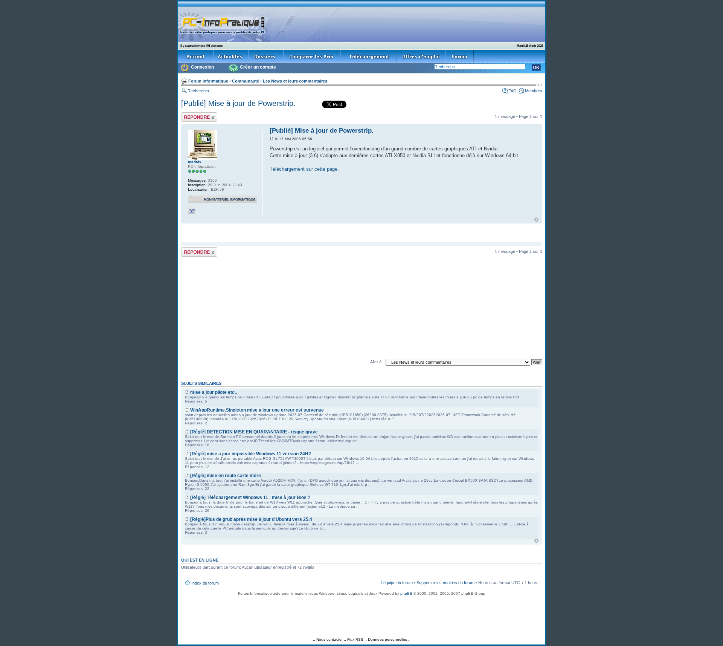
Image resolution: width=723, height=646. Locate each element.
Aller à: (376, 362)
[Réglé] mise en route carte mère (225, 475)
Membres (533, 91)
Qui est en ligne (199, 560)
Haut (536, 219)
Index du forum (205, 583)
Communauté (245, 81)
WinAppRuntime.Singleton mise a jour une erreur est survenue (257, 410)
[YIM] (191, 210)
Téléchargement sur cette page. (304, 169)
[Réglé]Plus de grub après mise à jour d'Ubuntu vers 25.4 (251, 519)
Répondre (190, 114)
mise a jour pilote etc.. (213, 392)
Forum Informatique (208, 81)
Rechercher (198, 91)
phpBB (406, 593)
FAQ (512, 91)
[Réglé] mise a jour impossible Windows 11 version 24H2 (250, 453)
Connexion (202, 67)
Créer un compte (258, 67)
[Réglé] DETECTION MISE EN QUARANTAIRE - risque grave (254, 432)
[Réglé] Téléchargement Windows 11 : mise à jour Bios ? (250, 497)
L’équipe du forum (397, 582)
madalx (194, 162)
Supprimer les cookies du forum (445, 582)
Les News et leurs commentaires (295, 81)
